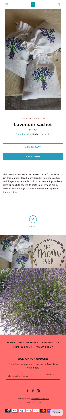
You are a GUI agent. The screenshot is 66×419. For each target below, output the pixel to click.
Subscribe (50, 374)
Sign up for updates (33, 358)
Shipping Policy (22, 347)
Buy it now (33, 156)
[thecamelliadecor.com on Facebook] (27, 390)
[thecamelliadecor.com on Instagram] (38, 390)
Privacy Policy (44, 347)
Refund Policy (50, 342)
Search (11, 342)
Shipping (20, 134)
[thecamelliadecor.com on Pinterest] (33, 390)
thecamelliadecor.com (40, 398)
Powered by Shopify (33, 402)
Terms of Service (29, 342)
